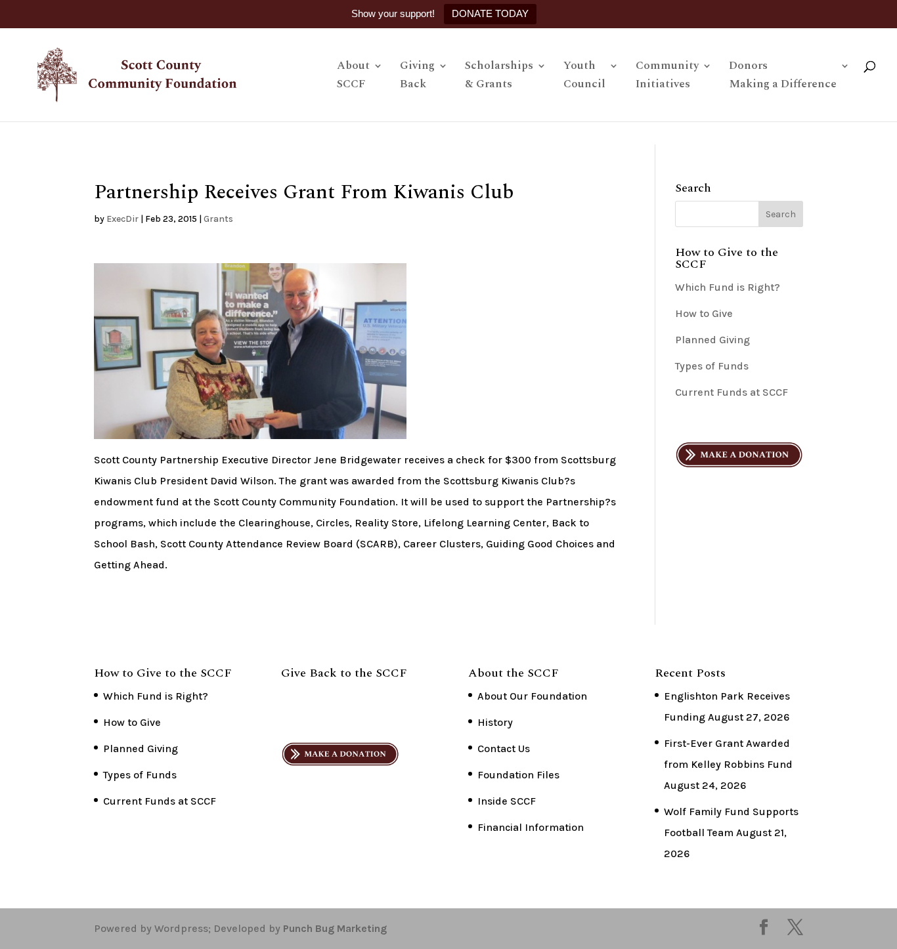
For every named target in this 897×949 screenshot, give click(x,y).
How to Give (704, 313)
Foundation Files (518, 775)
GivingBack (417, 77)
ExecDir (122, 218)
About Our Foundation (532, 696)
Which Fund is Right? (727, 287)
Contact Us (503, 748)
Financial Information (530, 827)
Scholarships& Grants (499, 77)
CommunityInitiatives (667, 77)
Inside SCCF (506, 801)
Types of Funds (712, 366)
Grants (218, 218)
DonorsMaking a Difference (783, 77)
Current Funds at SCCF (731, 392)
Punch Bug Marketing (335, 928)
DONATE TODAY (490, 13)
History (495, 722)
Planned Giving (712, 339)
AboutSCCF (353, 77)
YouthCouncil (584, 77)
